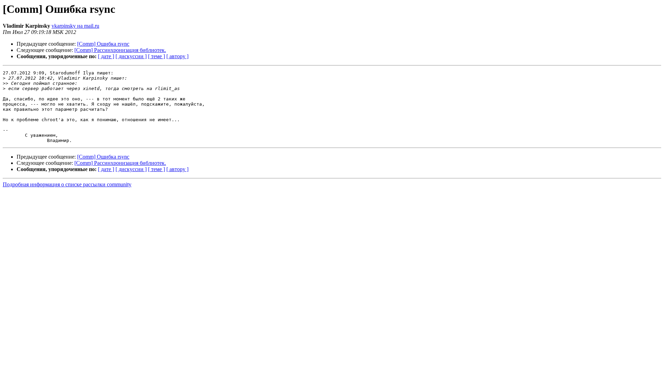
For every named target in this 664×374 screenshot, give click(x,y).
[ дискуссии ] (131, 56)
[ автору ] (177, 56)
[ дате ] (106, 56)
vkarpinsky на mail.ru (75, 26)
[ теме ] (156, 56)
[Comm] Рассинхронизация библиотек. (120, 50)
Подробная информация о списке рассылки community (67, 184)
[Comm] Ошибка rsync (103, 44)
